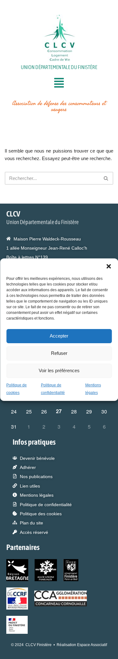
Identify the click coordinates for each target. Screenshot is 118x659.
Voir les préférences (59, 370)
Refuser (59, 353)
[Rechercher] (106, 178)
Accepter (59, 335)
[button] (108, 266)
